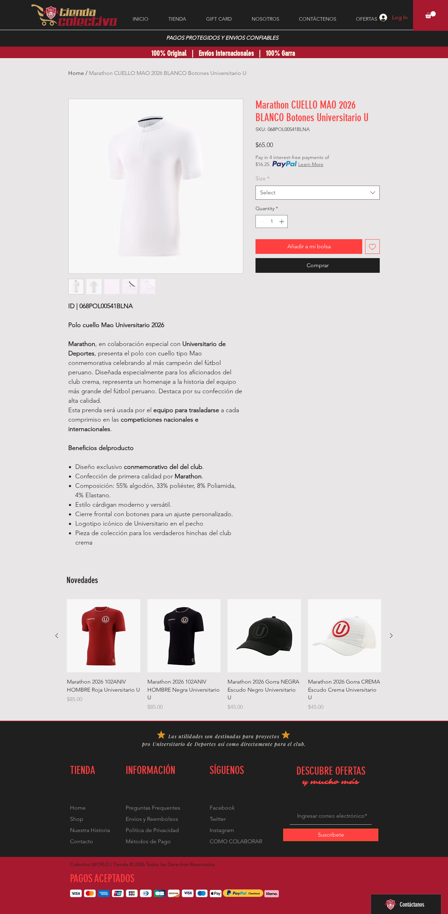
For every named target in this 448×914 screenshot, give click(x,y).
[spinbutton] (271, 221)
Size (262, 178)
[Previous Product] (56, 635)
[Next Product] (391, 635)
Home (76, 73)
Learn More (310, 164)
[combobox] (317, 193)
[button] (430, 14)
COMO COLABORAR (236, 841)
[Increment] (282, 221)
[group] (224, 655)
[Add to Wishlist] (372, 246)
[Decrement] (261, 221)
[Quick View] (103, 636)
